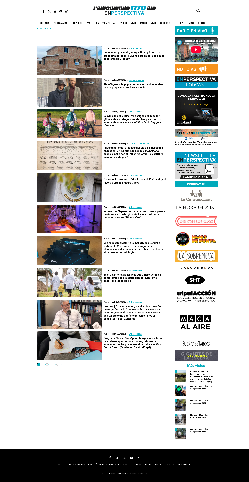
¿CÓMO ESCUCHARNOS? (103, 464)
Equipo (180, 23)
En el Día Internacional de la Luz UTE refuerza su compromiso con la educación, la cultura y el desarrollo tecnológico (132, 277)
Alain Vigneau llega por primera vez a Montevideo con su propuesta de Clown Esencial (133, 86)
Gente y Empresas (105, 23)
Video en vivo (128, 23)
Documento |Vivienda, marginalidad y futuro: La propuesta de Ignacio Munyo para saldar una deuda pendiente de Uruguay (134, 55)
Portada (44, 23)
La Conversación (136, 80)
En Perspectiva (81, 23)
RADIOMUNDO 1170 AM (82, 464)
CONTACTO (186, 464)
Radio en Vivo (148, 23)
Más (191, 23)
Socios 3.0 (166, 23)
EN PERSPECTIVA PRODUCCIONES (138, 464)
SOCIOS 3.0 (119, 464)
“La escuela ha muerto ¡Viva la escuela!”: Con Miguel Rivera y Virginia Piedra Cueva (135, 181)
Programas (61, 23)
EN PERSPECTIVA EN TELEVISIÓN (167, 464)
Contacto (204, 23)
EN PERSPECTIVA (65, 464)
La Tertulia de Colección (139, 143)
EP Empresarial (135, 270)
